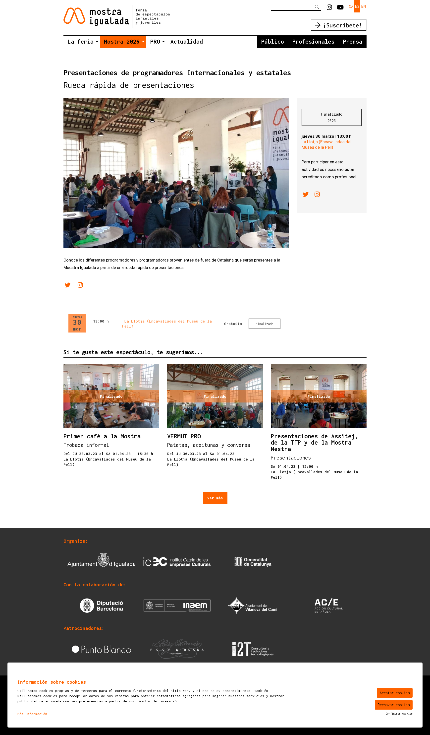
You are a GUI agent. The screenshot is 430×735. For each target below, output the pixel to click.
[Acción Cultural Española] (329, 605)
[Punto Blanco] (101, 648)
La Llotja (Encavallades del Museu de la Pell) (326, 144)
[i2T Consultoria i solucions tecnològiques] (253, 648)
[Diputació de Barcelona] (101, 605)
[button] (318, 7)
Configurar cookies (399, 713)
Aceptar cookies (395, 693)
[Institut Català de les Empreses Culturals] (177, 561)
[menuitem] (329, 7)
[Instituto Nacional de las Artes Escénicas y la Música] (177, 605)
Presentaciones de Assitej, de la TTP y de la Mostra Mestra (314, 442)
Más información (32, 714)
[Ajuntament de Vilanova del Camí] (253, 605)
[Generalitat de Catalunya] (253, 561)
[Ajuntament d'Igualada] (101, 561)
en (363, 6)
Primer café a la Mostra (102, 436)
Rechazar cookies (394, 705)
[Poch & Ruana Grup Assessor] (177, 648)
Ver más (215, 498)
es (357, 6)
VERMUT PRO (184, 436)
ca (351, 6)
